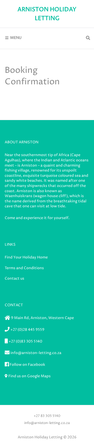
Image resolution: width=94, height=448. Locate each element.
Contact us (14, 278)
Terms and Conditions (24, 268)
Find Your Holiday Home (26, 257)
